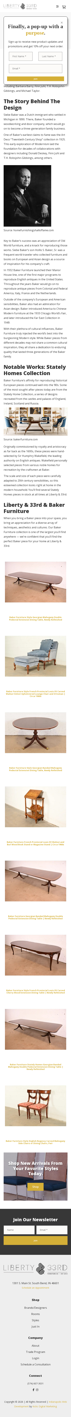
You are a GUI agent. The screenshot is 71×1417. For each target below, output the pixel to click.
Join (35, 78)
